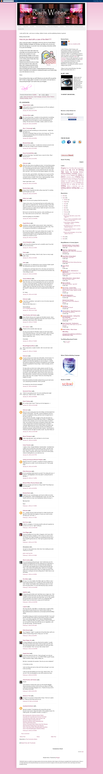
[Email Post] (39, 94)
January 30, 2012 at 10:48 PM (30, 218)
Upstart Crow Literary (68, 300)
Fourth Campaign (37, 96)
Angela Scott (26, 653)
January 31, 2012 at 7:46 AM (30, 351)
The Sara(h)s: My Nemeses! (69, 312)
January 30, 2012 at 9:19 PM (30, 148)
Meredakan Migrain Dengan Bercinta (31, 719)
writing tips (76, 188)
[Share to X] (45, 95)
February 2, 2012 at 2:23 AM (30, 555)
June (65, 203)
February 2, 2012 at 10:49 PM (30, 602)
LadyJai (25, 606)
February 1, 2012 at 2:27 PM (30, 542)
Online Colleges (67, 342)
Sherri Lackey (26, 560)
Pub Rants (65, 306)
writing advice (66, 188)
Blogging (63, 168)
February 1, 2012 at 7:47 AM (30, 517)
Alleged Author (27, 105)
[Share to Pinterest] (48, 95)
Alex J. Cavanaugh (27, 128)
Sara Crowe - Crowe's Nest (69, 287)
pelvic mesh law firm (27, 553)
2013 (64, 195)
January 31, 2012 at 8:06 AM (30, 386)
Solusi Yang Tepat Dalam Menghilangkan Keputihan (35, 727)
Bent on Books (66, 282)
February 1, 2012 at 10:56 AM (30, 527)
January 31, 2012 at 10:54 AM (30, 431)
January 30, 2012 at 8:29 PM (30, 138)
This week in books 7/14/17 (68, 279)
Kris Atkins (25, 579)
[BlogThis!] (43, 95)
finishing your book (75, 178)
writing (30, 98)
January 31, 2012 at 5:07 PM (30, 454)
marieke (63, 181)
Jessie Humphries (27, 242)
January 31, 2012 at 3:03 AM (30, 257)
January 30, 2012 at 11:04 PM (30, 237)
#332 (64, 267)
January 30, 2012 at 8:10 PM (30, 110)
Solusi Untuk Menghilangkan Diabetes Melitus (34, 728)
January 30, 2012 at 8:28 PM (30, 123)
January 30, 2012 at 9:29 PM (30, 183)
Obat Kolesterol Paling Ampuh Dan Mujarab (33, 725)
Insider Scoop (64, 170)
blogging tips (74, 175)
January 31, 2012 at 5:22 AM (30, 294)
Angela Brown (26, 223)
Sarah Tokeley (26, 401)
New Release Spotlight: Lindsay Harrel (71, 246)
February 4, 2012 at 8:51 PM (30, 691)
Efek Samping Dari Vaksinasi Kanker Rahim (33, 715)
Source (48, 64)
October (66, 199)
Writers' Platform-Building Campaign (74, 26)
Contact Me (21, 29)
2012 (64, 197)
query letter (81, 181)
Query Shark (66, 265)
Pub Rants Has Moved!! (68, 307)
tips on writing (71, 184)
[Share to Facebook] (46, 95)
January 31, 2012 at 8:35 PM (30, 488)
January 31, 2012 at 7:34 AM (30, 341)
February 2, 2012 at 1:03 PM (30, 574)
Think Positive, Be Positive (30, 315)
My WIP (32, 26)
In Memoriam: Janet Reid (68, 257)
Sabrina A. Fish (27, 695)
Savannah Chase (27, 391)
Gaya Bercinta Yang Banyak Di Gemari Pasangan (34, 716)
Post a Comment (25, 733)
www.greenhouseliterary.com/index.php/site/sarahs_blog (72, 334)
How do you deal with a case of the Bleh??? (35, 39)
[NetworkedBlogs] (72, 117)
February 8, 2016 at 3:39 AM (30, 730)
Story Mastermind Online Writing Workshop (72, 262)
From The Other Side (71, 168)
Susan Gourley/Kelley (28, 153)
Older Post (53, 736)
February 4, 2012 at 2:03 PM (30, 675)
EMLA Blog (65, 331)
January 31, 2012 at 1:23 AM (30, 247)
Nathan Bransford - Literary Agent (71, 278)
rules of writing (73, 182)
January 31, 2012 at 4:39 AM (30, 273)
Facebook (63, 58)
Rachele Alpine (27, 188)
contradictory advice (70, 176)
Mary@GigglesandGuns (29, 345)
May (65, 205)
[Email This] (42, 95)
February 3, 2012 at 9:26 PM (30, 635)
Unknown (25, 163)
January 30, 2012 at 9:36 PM (30, 193)
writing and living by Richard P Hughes (33, 459)
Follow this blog (72, 119)
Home (19, 26)
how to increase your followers (71, 179)
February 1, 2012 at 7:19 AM (30, 505)
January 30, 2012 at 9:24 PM (30, 158)
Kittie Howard (26, 630)
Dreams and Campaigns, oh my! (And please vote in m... (73, 233)
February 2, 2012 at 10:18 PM (30, 587)
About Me (25, 26)
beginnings (68, 175)
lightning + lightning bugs (69, 250)
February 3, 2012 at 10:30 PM (30, 648)
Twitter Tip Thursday (71, 172)
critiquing (77, 176)
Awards (62, 26)
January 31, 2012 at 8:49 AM (30, 396)
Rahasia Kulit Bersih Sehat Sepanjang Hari (33, 721)
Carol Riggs (26, 532)
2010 (64, 238)
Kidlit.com (65, 261)
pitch (69, 181)
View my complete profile (74, 44)
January (66, 214)
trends (82, 184)
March (65, 209)
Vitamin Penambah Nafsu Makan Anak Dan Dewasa (35, 724)
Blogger (58, 757)
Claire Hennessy (27, 471)
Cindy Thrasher (27, 445)
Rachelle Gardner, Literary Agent (71, 245)
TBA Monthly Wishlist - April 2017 (70, 284)
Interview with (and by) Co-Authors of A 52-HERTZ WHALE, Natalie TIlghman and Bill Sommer (72, 290)
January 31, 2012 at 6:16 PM (30, 466)
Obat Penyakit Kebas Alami (29, 722)
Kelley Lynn (26, 198)
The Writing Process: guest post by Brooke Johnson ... (72, 226)
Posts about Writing (40, 26)
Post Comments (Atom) (31, 739)
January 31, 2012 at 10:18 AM (30, 405)
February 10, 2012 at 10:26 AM (30, 701)
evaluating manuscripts (66, 178)
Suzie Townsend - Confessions (70, 323)
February (66, 212)
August (65, 201)
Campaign (63, 59)
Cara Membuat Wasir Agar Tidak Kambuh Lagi (34, 718)
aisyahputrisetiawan (28, 706)
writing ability (81, 186)
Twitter (75, 56)
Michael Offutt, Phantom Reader (31, 482)
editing (82, 176)
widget (82, 751)
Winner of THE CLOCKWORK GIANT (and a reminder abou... (72, 219)
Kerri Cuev (25, 522)
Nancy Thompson (27, 436)
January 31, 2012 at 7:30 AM (30, 322)
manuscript (81, 179)
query (77, 181)
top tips (78, 184)
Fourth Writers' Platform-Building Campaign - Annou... (71, 223)
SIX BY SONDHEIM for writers (69, 296)
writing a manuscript (72, 186)
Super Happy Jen (27, 640)
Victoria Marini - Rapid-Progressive (71, 311)
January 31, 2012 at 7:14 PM (30, 478)
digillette (25, 592)
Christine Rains (27, 115)
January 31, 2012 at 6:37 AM (30, 310)
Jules (24, 262)
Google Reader (80, 168)
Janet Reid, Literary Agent (69, 256)
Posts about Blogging (53, 26)
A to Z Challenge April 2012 (29, 308)
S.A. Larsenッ (26, 326)
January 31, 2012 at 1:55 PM (30, 440)
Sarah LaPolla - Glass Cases (70, 329)
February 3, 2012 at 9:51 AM (30, 625)
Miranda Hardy (26, 143)
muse (67, 181)
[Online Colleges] (66, 341)
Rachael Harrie (26, 493)
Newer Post (22, 736)
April (65, 207)
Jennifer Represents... (68, 295)
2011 (64, 236)
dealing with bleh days (28, 96)
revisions (68, 182)
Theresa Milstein (27, 278)
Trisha (24, 252)
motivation (44, 96)
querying (63, 182)
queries (73, 181)
